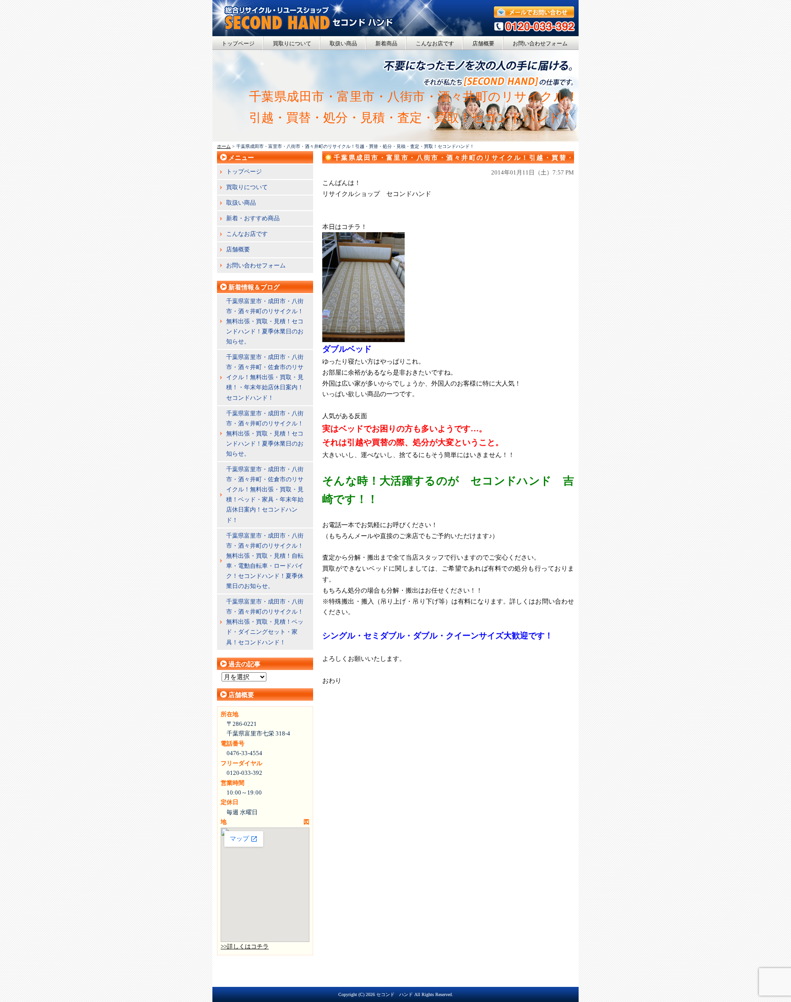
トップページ (238, 43)
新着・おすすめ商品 (253, 218)
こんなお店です (435, 43)
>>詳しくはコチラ (245, 946)
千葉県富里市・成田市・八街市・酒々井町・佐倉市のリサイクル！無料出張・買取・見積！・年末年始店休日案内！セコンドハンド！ (264, 377)
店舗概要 (483, 43)
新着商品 (386, 43)
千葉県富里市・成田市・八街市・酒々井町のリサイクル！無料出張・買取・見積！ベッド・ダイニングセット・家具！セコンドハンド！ (264, 621)
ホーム (224, 146)
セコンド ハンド (394, 994)
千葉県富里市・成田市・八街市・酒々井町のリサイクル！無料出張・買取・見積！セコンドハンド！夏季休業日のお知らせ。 (264, 321)
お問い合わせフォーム (540, 43)
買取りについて (292, 43)
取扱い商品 (343, 43)
